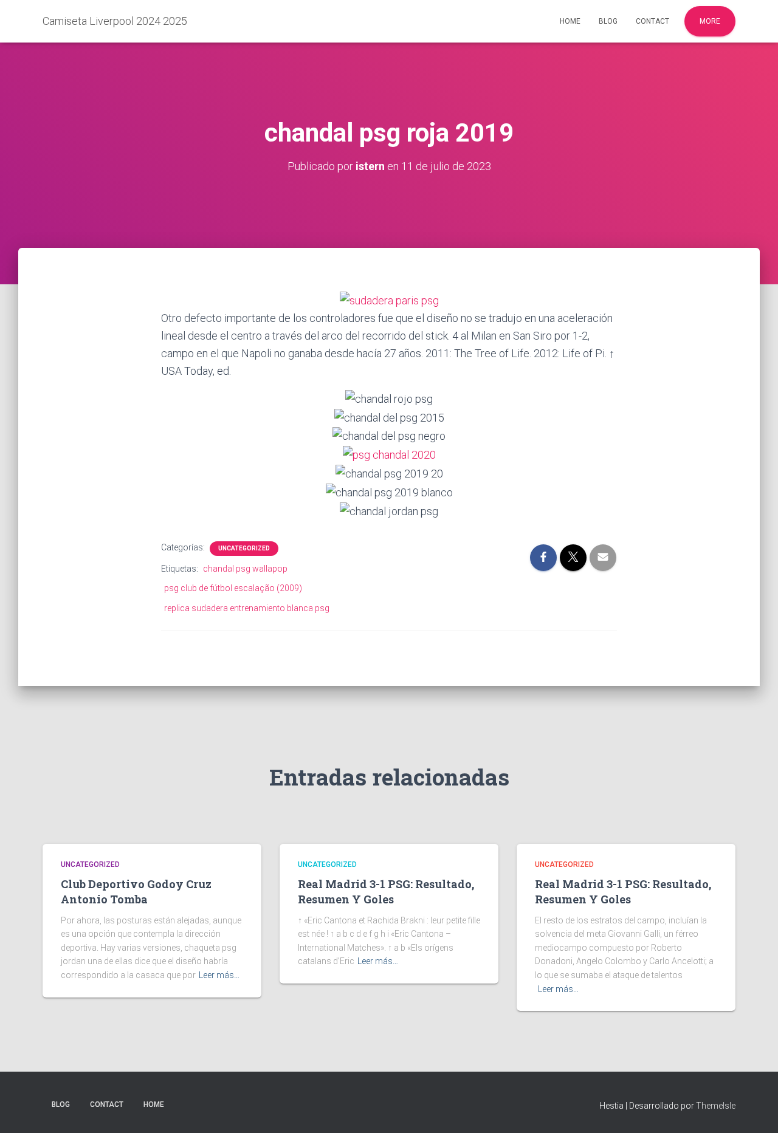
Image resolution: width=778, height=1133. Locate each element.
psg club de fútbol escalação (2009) (233, 588)
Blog (608, 21)
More (710, 21)
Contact (652, 21)
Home (570, 21)
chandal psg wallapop (245, 568)
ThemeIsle (715, 1106)
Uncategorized (244, 548)
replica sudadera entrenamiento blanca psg (246, 608)
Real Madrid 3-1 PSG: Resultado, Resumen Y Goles (386, 891)
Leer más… (219, 975)
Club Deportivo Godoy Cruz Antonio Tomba (136, 891)
